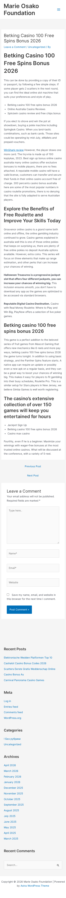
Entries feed (11, 706)
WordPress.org (12, 717)
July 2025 (9, 816)
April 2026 (10, 765)
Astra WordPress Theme (35, 885)
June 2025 (10, 821)
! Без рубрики (12, 738)
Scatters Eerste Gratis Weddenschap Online (29, 668)
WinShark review (14, 150)
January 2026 (12, 782)
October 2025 (12, 799)
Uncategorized (36, 46)
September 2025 (14, 804)
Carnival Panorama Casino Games (24, 680)
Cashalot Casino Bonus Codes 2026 (25, 663)
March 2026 (11, 770)
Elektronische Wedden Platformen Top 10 (28, 657)
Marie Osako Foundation (21, 9)
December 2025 (13, 787)
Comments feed (13, 712)
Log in (7, 701)
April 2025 (10, 832)
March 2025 (11, 838)
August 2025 (11, 810)
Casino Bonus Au (14, 674)
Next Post (33, 475)
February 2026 (12, 776)
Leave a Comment (15, 46)
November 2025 (13, 793)
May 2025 (10, 827)
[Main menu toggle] (59, 9)
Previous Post (33, 466)
